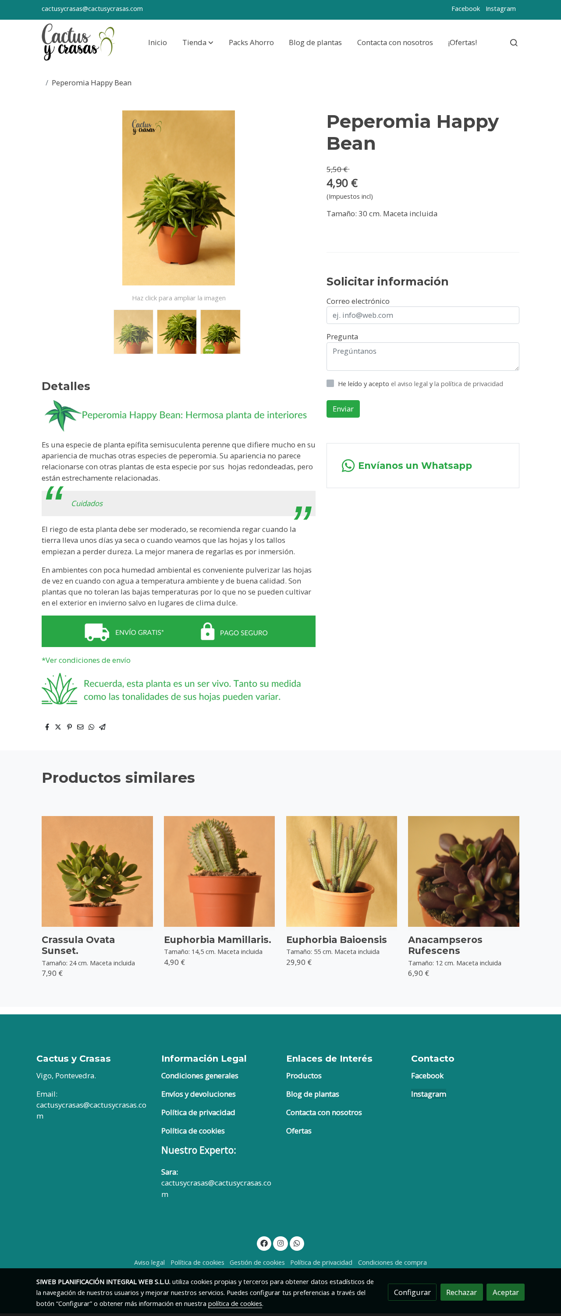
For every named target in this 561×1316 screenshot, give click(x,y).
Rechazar (461, 1292)
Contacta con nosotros (324, 1112)
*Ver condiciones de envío (87, 660)
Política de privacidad (198, 1112)
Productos (304, 1075)
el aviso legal (410, 383)
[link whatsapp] (297, 1242)
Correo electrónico (358, 301)
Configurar (412, 1292)
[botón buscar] (513, 42)
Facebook (465, 8)
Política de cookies (193, 1131)
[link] (79, 42)
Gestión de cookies (257, 1262)
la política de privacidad (468, 383)
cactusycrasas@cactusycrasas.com (92, 8)
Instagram (501, 8)
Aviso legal (149, 1262)
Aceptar (506, 1292)
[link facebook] (264, 1242)
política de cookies (235, 1303)
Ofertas (299, 1131)
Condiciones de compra (392, 1262)
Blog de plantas (312, 1094)
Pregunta (342, 336)
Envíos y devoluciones (198, 1094)
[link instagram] (280, 1242)
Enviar (343, 409)
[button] (198, 42)
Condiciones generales (199, 1075)
